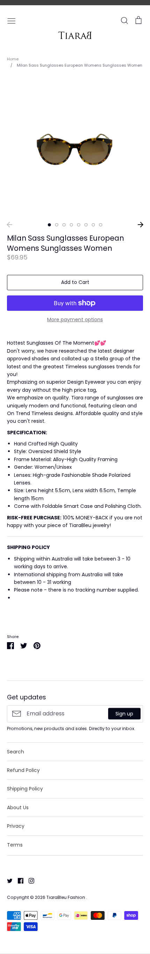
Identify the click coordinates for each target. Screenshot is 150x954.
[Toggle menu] (11, 20)
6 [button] (86, 224)
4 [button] (71, 224)
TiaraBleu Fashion (66, 897)
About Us (18, 807)
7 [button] (93, 224)
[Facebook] (18, 880)
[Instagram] (28, 880)
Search (15, 751)
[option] (75, 147)
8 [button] (100, 224)
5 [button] (78, 224)
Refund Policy (23, 770)
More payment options (75, 319)
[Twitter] (7, 880)
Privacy (15, 825)
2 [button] (56, 224)
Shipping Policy (25, 788)
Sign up (124, 713)
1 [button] (49, 224)
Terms (15, 844)
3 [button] (64, 224)
